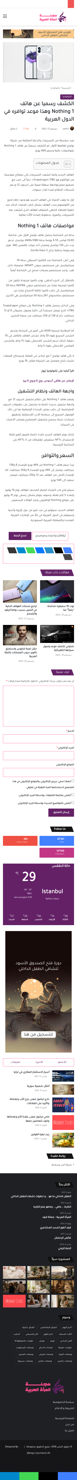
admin (66, 129)
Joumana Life (43, 1453)
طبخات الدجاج (46, 1348)
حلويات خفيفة (65, 1348)
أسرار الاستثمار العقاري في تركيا (31, 1072)
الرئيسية (66, 88)
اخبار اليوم (48, 1334)
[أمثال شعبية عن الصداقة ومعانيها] (62, 1286)
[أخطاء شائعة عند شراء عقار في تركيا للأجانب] (62, 1272)
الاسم (70, 731)
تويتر (52, 1341)
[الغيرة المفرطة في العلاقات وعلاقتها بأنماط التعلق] (14, 1286)
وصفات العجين (25, 1354)
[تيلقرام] (20, 550)
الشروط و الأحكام (64, 1408)
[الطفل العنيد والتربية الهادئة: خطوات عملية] (38, 1272)
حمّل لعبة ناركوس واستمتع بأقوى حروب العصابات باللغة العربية (21, 653)
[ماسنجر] (39, 550)
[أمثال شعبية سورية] (63, 1089)
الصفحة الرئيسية (64, 1418)
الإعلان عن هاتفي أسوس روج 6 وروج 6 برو (48, 381)
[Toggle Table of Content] (65, 164)
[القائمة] (5, 18)
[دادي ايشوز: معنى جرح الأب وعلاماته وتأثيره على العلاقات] (63, 1104)
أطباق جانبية (28, 1327)
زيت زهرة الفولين (40, 1134)
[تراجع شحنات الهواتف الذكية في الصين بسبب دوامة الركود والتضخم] (20, 591)
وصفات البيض (46, 1354)
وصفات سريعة (25, 1361)
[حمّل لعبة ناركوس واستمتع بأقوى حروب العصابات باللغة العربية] (20, 635)
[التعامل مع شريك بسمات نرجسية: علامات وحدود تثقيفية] (62, 1301)
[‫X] (57, 550)
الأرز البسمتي (31, 1334)
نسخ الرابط (20, 535)
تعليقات (15, 1062)
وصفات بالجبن (64, 1361)
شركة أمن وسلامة (62, 1165)
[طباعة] (66, 557)
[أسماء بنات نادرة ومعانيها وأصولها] (14, 1272)
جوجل (42, 1341)
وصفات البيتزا (65, 1354)
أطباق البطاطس (48, 1327)
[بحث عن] (72, 18)
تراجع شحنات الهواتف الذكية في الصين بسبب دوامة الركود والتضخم (20, 610)
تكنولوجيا (55, 88)
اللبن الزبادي (66, 1341)
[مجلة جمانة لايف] (52, 17)
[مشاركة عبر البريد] (11, 550)
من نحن (69, 1424)
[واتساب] (29, 550)
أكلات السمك (65, 1334)
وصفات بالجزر (45, 1361)
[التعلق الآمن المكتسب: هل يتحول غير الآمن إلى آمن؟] (38, 1286)
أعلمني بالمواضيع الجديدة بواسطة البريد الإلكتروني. (44, 803)
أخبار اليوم (67, 1327)
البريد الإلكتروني (65, 748)
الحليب (16, 1334)
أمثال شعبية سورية (38, 1086)
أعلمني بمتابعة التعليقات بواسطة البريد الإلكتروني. (44, 795)
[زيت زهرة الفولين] (63, 1140)
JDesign (31, 1453)
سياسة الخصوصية (63, 1402)
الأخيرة (39, 1062)
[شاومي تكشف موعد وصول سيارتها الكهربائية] (57, 634)
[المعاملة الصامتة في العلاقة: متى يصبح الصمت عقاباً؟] (38, 1301)
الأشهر (62, 1062)
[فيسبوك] (66, 550)
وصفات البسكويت (25, 1348)
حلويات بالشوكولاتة (24, 1341)
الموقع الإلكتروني (65, 765)
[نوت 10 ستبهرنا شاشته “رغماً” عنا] (57, 591)
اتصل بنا (69, 1431)
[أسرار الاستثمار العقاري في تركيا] (63, 1076)
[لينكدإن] (48, 550)
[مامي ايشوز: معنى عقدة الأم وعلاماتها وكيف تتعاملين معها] (63, 1122)
